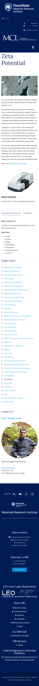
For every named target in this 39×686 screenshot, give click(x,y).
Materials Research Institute (19, 512)
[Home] (19, 504)
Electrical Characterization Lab (13, 286)
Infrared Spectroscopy (11, 312)
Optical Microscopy (10, 323)
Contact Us (35, 25)
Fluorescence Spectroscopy (12, 301)
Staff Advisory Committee (20, 635)
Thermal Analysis (9, 357)
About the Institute (20, 608)
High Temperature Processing (13, 398)
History (20, 626)
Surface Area (8, 353)
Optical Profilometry (10, 327)
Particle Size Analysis (10, 331)
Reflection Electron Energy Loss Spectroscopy (18, 338)
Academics (20, 615)
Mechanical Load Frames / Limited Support (17, 316)
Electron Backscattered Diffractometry (16, 290)
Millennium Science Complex (20, 622)
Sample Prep (8, 342)
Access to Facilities (10, 391)
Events (6, 394)
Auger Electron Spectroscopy (13, 275)
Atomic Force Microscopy (12, 271)
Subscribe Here (19, 570)
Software (7, 349)
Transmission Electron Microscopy (15, 361)
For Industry (7, 387)
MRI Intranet (34, 23)
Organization (20, 619)
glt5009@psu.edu (9, 468)
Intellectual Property (20, 611)
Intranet (20, 645)
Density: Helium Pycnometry (13, 282)
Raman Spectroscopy (11, 335)
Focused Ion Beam (10, 305)
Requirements (28, 213)
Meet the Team (8, 402)
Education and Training (32, 30)
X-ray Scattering (9, 376)
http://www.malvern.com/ (18, 163)
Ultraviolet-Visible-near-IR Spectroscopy (17, 368)
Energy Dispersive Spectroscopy (14, 297)
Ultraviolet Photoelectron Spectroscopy (16, 364)
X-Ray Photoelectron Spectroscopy (15, 372)
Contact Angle (8, 279)
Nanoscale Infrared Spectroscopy (14, 320)
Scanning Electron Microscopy (13, 346)
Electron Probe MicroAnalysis (13, 293)
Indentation (7, 308)
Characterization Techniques (13, 267)
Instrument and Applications (11, 213)
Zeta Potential (8, 379)
